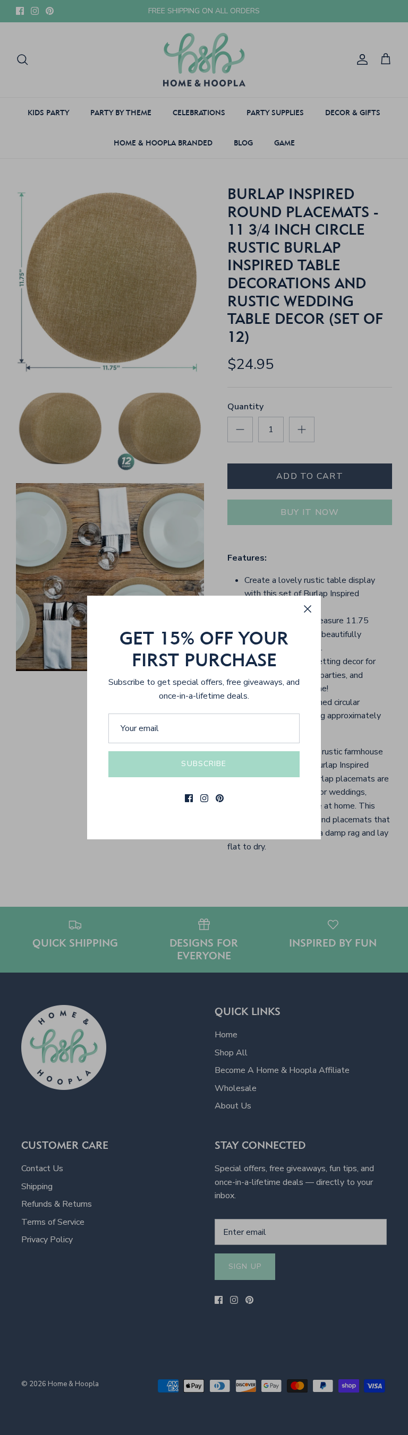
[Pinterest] (220, 798)
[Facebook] (189, 798)
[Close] (307, 609)
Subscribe (203, 764)
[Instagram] (204, 798)
